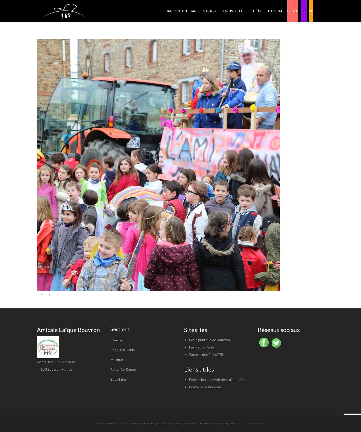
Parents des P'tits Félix (206, 354)
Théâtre (117, 340)
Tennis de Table (123, 350)
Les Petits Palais (201, 347)
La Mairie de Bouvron (205, 387)
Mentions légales (200, 423)
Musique (117, 360)
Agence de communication (232, 423)
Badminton (119, 379)
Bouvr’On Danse (123, 369)
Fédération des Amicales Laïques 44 (216, 379)
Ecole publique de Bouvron (209, 340)
